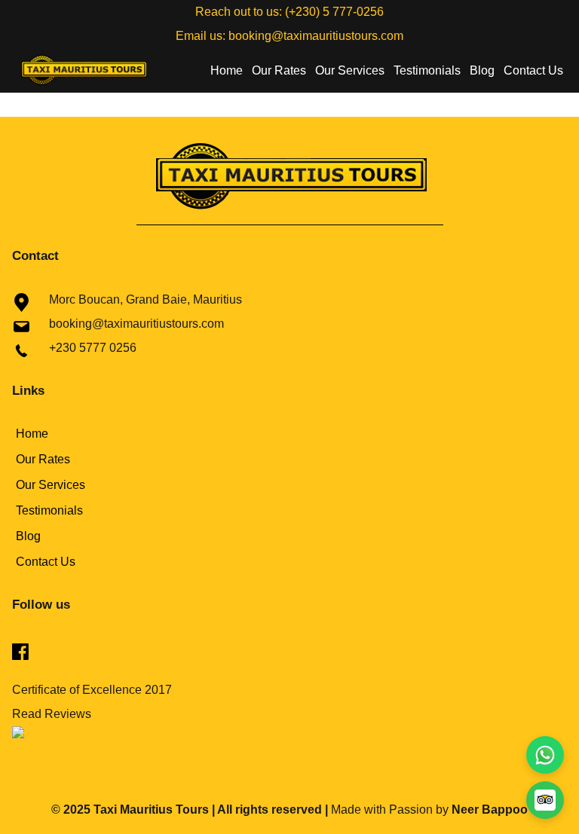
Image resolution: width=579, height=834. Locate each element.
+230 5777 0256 (92, 347)
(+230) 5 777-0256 (333, 11)
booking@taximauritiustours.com (315, 35)
